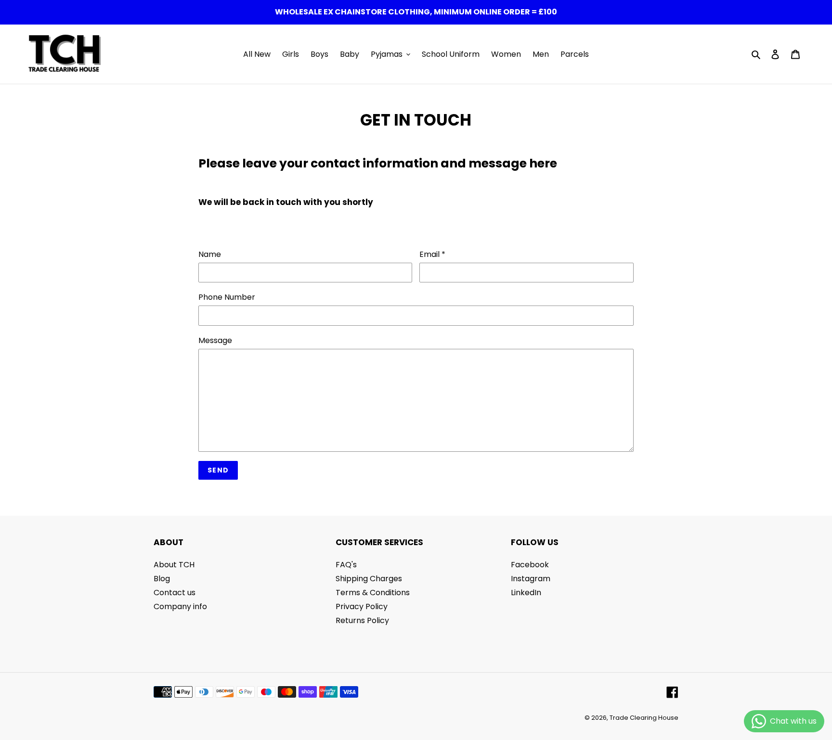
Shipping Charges (369, 578)
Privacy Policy (362, 606)
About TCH (174, 564)
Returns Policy (362, 620)
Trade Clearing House (644, 717)
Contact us (174, 592)
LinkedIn (526, 592)
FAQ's (346, 564)
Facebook (530, 564)
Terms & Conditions (373, 592)
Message (215, 340)
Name (209, 254)
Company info (180, 606)
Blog (162, 578)
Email (432, 254)
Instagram (530, 578)
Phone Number (226, 297)
